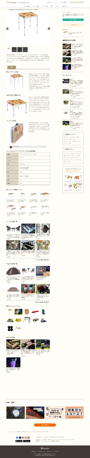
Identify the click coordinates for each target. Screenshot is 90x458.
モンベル (73, 151)
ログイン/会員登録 (63, 2)
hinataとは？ (38, 439)
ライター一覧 (63, 439)
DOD (65, 155)
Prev (7, 28)
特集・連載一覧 (45, 425)
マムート (74, 155)
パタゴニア (79, 151)
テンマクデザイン (67, 161)
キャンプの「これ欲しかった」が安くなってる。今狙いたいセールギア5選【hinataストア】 (78, 59)
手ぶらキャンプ (79, 141)
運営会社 (58, 441)
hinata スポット (50, 451)
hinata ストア (34, 451)
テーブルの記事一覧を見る (42, 259)
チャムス (69, 155)
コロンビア (73, 153)
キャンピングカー (67, 141)
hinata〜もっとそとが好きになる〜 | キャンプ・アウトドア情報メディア (45, 448)
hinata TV (57, 451)
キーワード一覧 (71, 439)
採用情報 (53, 441)
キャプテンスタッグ (75, 157)
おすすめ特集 (27, 6)
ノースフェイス (67, 151)
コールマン (79, 153)
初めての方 (64, 6)
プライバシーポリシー (45, 441)
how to (57, 6)
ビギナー (71, 139)
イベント (66, 143)
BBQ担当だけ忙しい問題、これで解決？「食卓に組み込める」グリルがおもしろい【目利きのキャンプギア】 (77, 52)
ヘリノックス (73, 159)
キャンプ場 (44, 6)
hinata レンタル (42, 451)
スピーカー (66, 137)
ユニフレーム (67, 157)
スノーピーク (67, 153)
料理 (52, 6)
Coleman (21, 157)
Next (49, 28)
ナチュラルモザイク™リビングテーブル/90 (75, 33)
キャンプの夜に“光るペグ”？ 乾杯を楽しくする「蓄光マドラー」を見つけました (77, 66)
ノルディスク (67, 159)
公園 (73, 141)
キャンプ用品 (36, 6)
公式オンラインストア (52, 2)
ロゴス (78, 155)
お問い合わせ (50, 439)
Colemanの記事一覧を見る (42, 302)
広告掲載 (44, 439)
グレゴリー (80, 159)
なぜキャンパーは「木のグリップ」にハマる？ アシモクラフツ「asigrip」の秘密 (77, 45)
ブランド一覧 (57, 439)
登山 (70, 143)
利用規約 (37, 441)
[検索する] (82, 2)
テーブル (21, 160)
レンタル (66, 139)
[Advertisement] (16, 383)
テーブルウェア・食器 (74, 137)
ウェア (75, 139)
